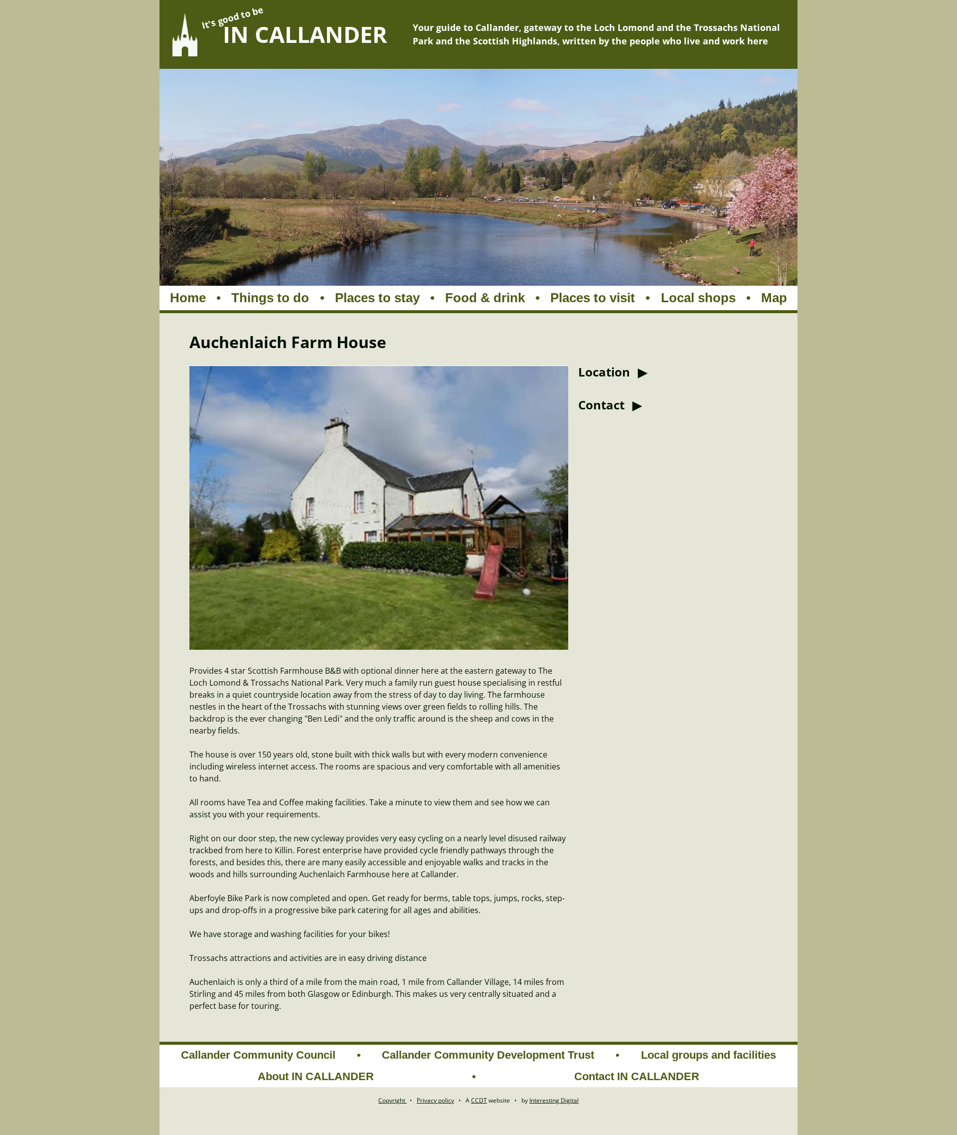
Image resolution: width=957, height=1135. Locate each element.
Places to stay (377, 298)
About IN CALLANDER (316, 1076)
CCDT (479, 1100)
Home (188, 298)
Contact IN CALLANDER (636, 1076)
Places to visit (592, 298)
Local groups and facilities (708, 1055)
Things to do (270, 298)
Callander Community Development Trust (488, 1055)
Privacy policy (435, 1100)
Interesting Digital (554, 1100)
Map (774, 298)
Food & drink (485, 298)
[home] (184, 34)
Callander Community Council (258, 1055)
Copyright (392, 1100)
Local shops (698, 298)
